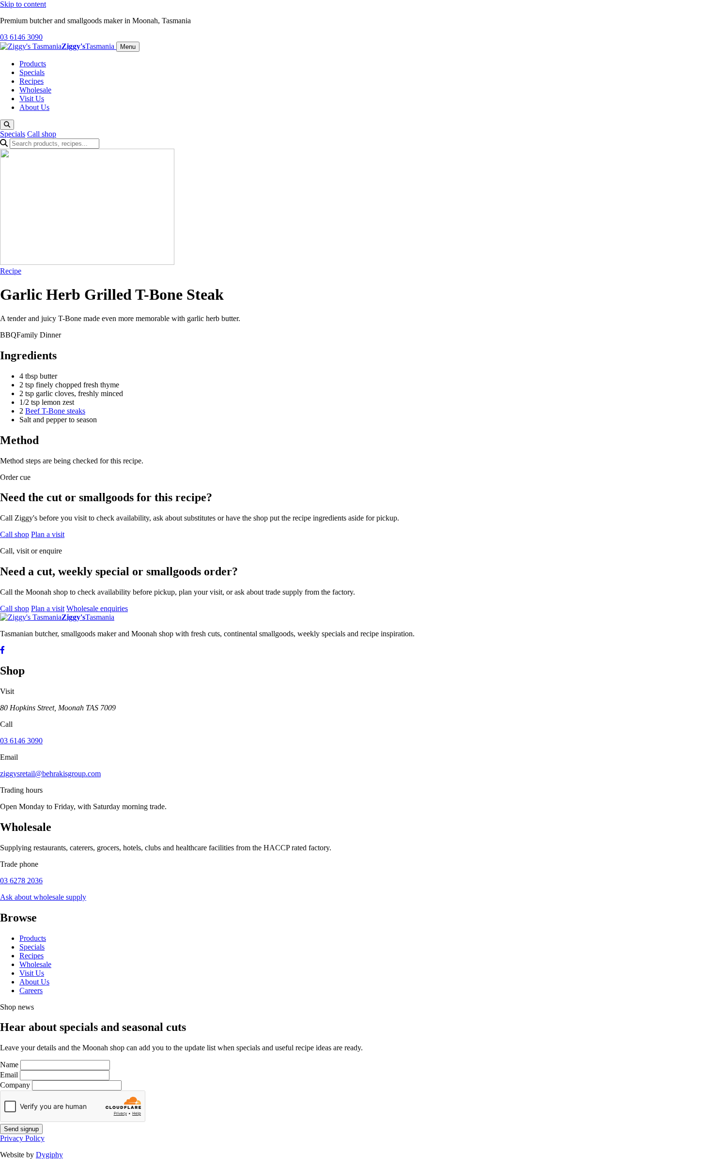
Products (32, 64)
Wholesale (35, 90)
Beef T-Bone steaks (55, 411)
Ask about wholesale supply (43, 897)
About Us (34, 107)
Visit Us (31, 98)
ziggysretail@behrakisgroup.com (50, 773)
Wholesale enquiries (97, 608)
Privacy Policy (22, 1138)
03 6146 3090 (21, 37)
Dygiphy (49, 1155)
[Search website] (7, 125)
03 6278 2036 (21, 880)
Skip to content (23, 4)
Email (9, 1075)
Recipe (10, 271)
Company (15, 1085)
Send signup (21, 1129)
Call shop (41, 134)
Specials (32, 72)
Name (9, 1064)
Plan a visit (47, 534)
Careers (31, 990)
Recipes (31, 81)
